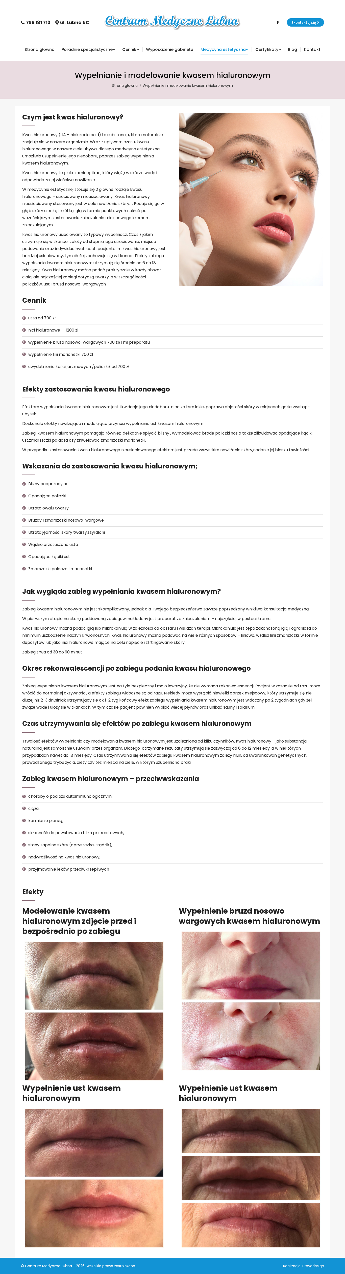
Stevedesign (313, 1265)
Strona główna (125, 85)
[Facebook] (278, 22)
